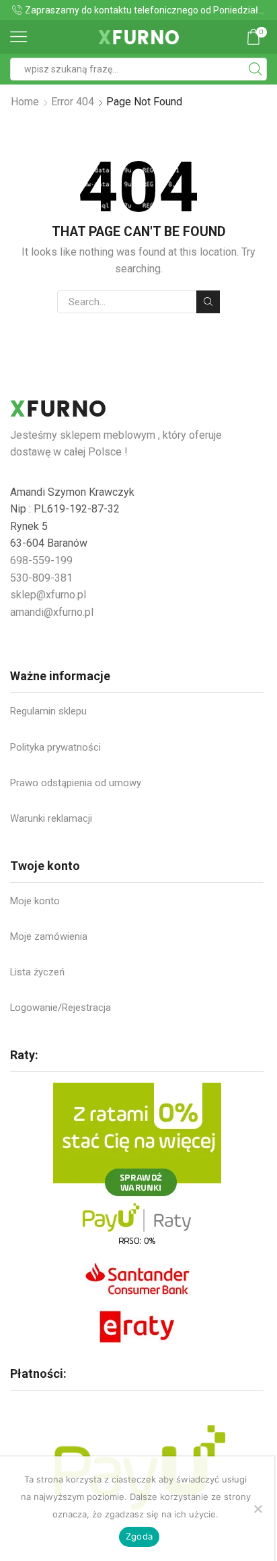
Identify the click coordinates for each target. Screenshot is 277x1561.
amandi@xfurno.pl (51, 612)
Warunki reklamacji (51, 818)
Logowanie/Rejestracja (60, 1008)
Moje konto (35, 901)
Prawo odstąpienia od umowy (75, 783)
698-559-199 (41, 560)
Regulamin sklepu (48, 711)
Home (25, 101)
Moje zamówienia (48, 936)
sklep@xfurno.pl (48, 594)
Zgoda (139, 1536)
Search (207, 301)
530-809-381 (41, 578)
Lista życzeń (37, 972)
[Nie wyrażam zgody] (257, 1508)
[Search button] (255, 69)
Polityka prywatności (55, 747)
